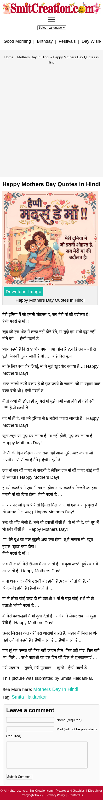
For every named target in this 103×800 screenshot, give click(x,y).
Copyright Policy (32, 795)
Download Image (23, 291)
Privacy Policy (56, 795)
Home (8, 57)
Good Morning (17, 41)
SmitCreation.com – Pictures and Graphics (57, 790)
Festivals (67, 41)
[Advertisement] (51, 119)
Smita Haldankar (29, 697)
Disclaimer (95, 790)
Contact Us (76, 795)
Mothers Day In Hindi (33, 57)
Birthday (45, 41)
